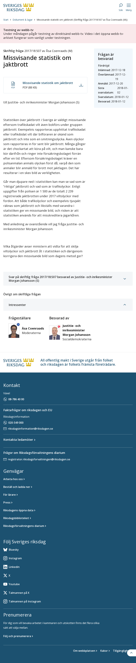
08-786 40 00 (16, 399)
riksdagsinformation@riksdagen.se (30, 428)
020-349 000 (15, 422)
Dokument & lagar (23, 19)
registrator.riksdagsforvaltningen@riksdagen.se (39, 459)
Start (5, 19)
